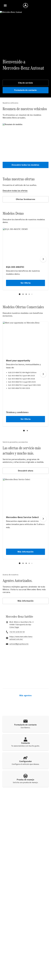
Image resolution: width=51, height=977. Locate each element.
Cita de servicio (25, 82)
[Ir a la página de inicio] (25, 5)
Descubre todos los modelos (25, 164)
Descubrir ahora (25, 470)
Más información (25, 600)
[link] (14, 627)
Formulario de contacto (25, 90)
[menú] (5, 5)
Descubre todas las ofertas (15, 190)
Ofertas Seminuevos (25, 199)
